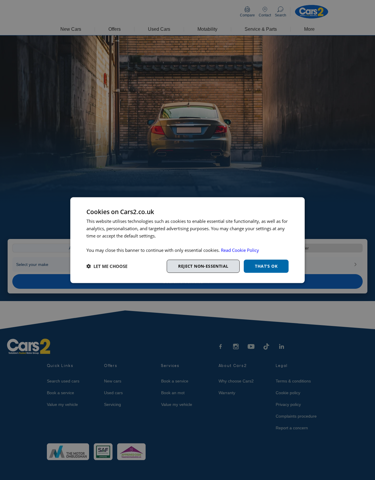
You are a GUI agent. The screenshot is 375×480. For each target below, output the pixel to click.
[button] (106, 266)
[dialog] (187, 240)
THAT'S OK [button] (266, 266)
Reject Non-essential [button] (203, 266)
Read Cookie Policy (240, 250)
